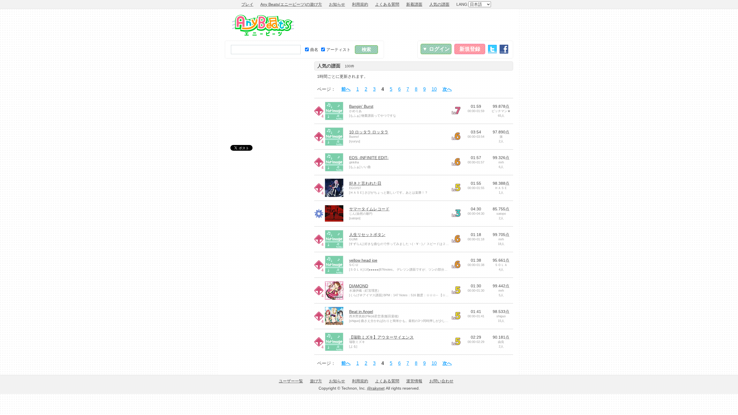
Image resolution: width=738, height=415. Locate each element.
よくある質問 (387, 4)
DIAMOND (358, 286)
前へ (346, 89)
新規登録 (470, 49)
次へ (447, 89)
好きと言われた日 (365, 183)
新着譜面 (414, 4)
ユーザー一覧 (291, 381)
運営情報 (414, 381)
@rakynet (376, 388)
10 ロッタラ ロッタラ (368, 132)
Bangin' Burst (361, 106)
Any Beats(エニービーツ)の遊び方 (291, 4)
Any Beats (263, 25)
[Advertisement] (408, 25)
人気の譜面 (439, 4)
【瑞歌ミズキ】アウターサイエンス (381, 337)
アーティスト (338, 49)
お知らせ (337, 4)
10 (434, 89)
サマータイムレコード (369, 209)
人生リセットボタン (367, 234)
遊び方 (316, 381)
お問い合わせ (441, 381)
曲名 (314, 49)
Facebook (504, 49)
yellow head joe (363, 260)
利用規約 (360, 4)
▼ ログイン (436, 49)
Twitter (492, 49)
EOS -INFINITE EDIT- (369, 157)
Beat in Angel (361, 311)
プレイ (247, 4)
